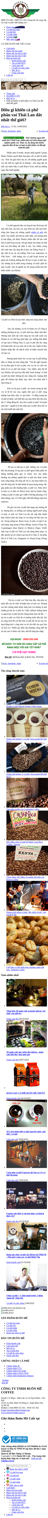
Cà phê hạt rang (13, 1323)
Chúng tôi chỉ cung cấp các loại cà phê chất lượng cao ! (23, 21)
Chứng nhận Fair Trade (16, 1371)
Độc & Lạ (16, 70)
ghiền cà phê (37, 232)
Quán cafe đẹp (18, 73)
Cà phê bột (11, 1325)
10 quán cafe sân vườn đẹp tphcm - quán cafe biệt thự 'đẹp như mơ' (24, 1053)
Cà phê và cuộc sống (20, 68)
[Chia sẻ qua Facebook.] (11, 131)
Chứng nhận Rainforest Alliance (20, 1376)
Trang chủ (10, 93)
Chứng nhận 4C (13, 1366)
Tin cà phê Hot (12, 1351)
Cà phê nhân (11, 1328)
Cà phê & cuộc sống (15, 1353)
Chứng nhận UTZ (14, 1368)
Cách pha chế (17, 65)
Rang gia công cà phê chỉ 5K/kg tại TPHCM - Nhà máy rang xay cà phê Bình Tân (26, 1255)
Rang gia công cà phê (15, 1333)
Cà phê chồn (11, 1330)
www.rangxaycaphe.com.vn (13, 1412)
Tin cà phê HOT (19, 63)
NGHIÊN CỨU (13, 96)
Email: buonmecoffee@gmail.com (15, 1410)
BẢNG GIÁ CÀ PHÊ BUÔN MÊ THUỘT (25, 1093)
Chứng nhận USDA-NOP (17, 1373)
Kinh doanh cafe (19, 60)
